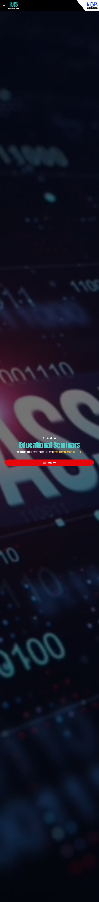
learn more (47, 462)
